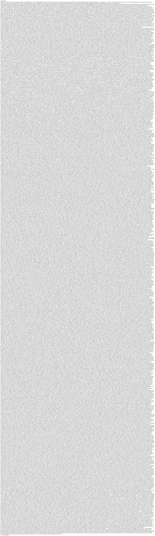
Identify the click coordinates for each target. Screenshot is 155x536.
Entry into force (44, 2)
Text (91, 2)
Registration (67, 2)
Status (80, 2)
